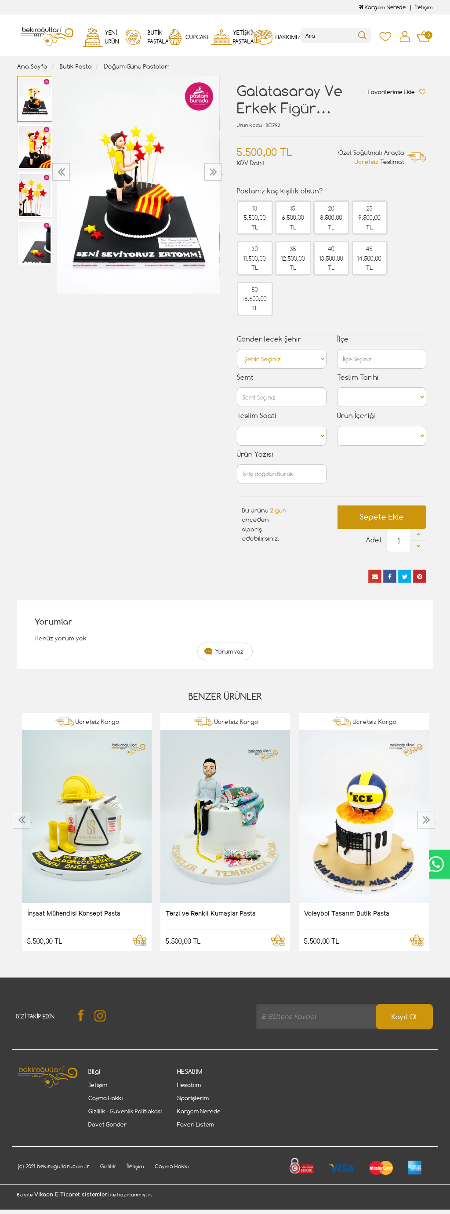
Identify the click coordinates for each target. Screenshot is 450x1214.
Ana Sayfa (32, 66)
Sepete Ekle (382, 516)
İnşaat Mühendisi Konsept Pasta (73, 913)
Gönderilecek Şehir (269, 339)
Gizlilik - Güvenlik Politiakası (125, 1111)
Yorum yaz (229, 651)
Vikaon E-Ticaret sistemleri (71, 1195)
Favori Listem (195, 1124)
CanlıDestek (435, 864)
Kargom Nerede (384, 7)
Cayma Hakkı (105, 1097)
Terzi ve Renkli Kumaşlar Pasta (211, 913)
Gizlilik (108, 1166)
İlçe (342, 339)
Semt (245, 377)
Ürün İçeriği (356, 415)
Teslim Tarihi (358, 377)
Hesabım (189, 1084)
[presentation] (62, 172)
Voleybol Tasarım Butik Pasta (346, 913)
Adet (374, 540)
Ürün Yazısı (255, 454)
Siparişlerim (193, 1097)
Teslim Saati (256, 415)
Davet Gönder (107, 1124)
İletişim (424, 7)
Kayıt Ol (404, 1017)
